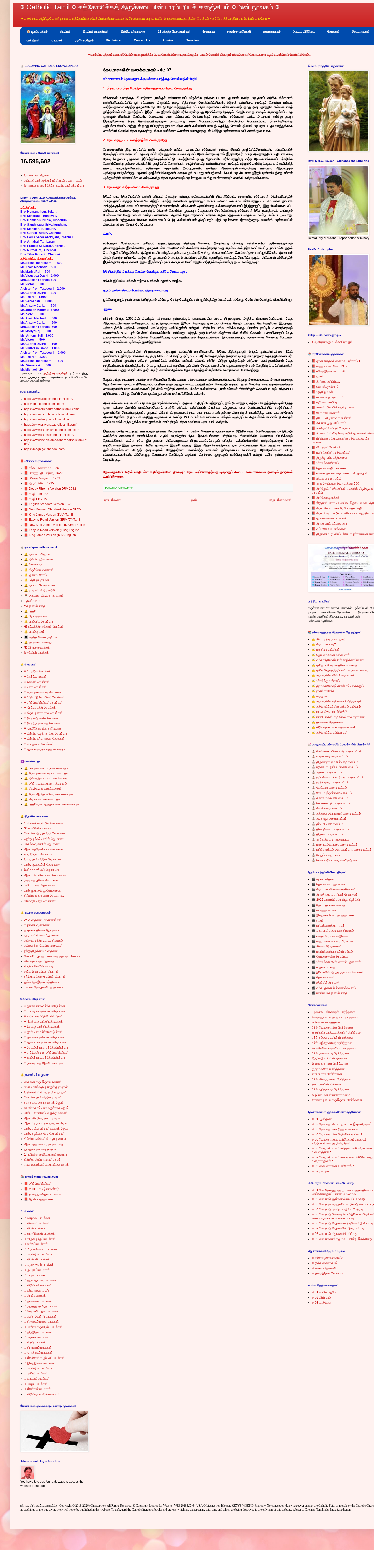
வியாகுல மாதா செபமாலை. (40, 901)
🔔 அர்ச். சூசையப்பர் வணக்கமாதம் (46, 773)
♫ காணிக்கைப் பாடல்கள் (39, 1233)
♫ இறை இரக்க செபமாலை (328, 1273)
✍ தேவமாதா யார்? (324, 644)
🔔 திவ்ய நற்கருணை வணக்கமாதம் (46, 778)
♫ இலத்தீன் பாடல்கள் (37, 1389)
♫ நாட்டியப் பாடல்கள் (36, 1378)
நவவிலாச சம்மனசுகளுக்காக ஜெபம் (46, 1108)
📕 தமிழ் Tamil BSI (36, 494)
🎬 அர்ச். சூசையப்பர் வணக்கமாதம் (334, 988)
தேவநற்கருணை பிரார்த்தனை (330, 1063)
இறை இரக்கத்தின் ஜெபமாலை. (43, 859)
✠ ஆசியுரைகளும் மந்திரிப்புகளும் (44, 749)
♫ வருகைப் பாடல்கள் (37, 1218)
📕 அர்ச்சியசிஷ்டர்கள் (37, 1183)
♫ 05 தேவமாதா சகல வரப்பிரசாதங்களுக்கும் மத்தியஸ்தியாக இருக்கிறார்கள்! (339, 1141)
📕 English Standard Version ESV (47, 504)
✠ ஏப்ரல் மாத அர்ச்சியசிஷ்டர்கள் (43, 1021)
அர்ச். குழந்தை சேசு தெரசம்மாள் (44, 1133)
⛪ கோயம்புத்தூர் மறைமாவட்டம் (332, 793)
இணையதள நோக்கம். (38, 175)
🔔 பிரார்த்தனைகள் (36, 616)
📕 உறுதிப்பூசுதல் (322, 392)
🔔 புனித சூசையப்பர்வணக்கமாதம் (46, 768)
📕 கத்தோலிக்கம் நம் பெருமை (331, 428)
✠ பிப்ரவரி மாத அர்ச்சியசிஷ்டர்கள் (44, 1011)
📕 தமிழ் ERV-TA (35, 499)
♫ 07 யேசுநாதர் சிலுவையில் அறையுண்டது (338, 1228)
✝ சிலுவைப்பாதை (34, 606)
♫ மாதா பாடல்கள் (35, 1275)
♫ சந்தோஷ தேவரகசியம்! (327, 1258)
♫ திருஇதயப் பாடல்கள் (38, 1332)
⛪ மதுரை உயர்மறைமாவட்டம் (330, 756)
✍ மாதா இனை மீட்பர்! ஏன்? (329, 712)
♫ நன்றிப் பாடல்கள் (36, 1244)
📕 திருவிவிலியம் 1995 (39, 483)
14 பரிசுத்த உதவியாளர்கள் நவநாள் (45, 1154)
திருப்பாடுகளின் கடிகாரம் (39, 966)
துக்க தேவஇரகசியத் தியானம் (42, 982)
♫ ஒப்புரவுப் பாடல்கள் (37, 1270)
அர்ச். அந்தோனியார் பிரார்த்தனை (332, 1043)
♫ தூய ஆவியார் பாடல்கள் (40, 1280)
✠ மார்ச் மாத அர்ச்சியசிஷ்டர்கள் (43, 1016)
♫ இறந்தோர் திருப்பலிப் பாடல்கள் (44, 1358)
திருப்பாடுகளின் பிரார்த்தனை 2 (331, 1095)
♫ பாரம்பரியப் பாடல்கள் (38, 1254)
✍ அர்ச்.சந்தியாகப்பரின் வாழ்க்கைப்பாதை (338, 660)
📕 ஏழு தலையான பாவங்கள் (329, 518)
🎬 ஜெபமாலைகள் (323, 977)
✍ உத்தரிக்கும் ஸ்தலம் (326, 681)
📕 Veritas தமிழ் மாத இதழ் (41, 1189)
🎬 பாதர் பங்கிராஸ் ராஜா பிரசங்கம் (333, 941)
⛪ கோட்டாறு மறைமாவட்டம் (329, 787)
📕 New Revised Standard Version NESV (52, 509)
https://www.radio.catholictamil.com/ (48, 399)
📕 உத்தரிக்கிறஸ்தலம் (325, 463)
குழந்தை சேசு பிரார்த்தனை (328, 1069)
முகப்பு (194, 500)
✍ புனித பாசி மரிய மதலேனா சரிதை (334, 665)
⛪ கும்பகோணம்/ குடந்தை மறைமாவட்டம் (338, 777)
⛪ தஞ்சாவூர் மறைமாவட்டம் (329, 818)
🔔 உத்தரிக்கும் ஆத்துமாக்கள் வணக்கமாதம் (52, 804)
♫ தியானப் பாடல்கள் (36, 1223)
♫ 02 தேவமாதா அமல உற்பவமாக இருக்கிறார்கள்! (342, 1124)
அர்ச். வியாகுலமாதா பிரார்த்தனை (332, 1079)
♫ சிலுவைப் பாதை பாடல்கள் (41, 1321)
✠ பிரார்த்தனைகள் (35, 676)
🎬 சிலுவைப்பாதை (323, 967)
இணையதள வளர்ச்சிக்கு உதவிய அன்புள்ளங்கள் (54, 185)
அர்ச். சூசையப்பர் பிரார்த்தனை (330, 1053)
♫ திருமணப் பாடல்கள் (38, 1347)
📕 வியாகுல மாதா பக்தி (326, 478)
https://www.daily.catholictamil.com (47, 419)
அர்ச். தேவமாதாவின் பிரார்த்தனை (332, 1027)
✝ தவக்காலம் (32, 601)
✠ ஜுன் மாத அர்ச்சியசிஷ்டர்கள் (43, 1032)
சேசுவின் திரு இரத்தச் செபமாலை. (45, 833)
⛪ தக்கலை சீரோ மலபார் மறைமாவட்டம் (336, 813)
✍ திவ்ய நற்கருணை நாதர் (329, 639)
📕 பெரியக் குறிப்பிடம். (325, 387)
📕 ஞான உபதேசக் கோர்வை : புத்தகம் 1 (336, 361)
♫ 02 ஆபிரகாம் (321, 1297)
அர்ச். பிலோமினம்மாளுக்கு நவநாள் (45, 1113)
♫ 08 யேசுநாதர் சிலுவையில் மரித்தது (334, 1234)
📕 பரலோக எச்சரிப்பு (324, 402)
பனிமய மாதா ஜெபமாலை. (39, 885)
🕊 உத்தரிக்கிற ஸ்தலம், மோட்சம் (43, 626)
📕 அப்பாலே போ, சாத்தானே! (329, 529)
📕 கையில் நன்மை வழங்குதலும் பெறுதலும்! (339, 473)
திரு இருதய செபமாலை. (39, 854)
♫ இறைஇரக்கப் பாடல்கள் (39, 1363)
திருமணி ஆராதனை (37, 925)
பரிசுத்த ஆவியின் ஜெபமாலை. (42, 844)
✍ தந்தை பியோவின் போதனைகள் (333, 675)
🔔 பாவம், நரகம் (34, 632)
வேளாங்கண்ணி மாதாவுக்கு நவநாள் (46, 1164)
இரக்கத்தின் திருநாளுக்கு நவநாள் (45, 1092)
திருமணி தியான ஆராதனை (41, 930)
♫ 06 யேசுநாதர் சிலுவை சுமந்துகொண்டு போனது (342, 1223)
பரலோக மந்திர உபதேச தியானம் (43, 940)
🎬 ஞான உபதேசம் (323, 879)
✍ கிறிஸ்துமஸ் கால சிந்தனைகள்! (333, 727)
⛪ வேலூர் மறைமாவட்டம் (327, 855)
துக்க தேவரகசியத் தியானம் (41, 971)
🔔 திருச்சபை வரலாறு (38, 642)
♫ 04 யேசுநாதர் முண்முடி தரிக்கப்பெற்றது (337, 1209)
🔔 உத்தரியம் (32, 611)
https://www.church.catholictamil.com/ (49, 414)
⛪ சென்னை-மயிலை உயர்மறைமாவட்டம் (337, 751)
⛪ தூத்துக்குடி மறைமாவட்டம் (330, 839)
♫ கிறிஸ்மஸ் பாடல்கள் (38, 1285)
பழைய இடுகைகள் (279, 500)
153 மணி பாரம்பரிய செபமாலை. (44, 823)
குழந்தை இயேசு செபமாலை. (41, 880)
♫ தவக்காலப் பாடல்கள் (38, 1301)
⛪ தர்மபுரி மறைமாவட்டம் (327, 824)
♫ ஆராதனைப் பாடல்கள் (39, 1265)
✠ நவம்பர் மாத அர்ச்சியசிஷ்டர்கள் (44, 1057)
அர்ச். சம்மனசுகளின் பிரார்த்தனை (333, 1037)
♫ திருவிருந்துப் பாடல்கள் (39, 1239)
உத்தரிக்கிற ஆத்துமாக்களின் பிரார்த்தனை (337, 1032)
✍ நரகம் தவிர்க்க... (324, 691)
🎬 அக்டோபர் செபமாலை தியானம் (333, 930)
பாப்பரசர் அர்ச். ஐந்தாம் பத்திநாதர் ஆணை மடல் (53, 180)
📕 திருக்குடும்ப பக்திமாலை (329, 458)
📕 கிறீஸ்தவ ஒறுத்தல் (325, 497)
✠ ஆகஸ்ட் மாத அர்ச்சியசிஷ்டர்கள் (45, 1042)
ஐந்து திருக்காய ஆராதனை (41, 951)
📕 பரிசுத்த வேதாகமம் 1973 (42, 478)
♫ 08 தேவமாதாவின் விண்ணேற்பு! (333, 1166)
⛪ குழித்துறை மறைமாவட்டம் (330, 782)
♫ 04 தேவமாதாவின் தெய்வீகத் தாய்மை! (337, 1134)
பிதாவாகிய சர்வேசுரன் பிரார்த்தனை (333, 1012)
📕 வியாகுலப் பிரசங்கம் (326, 447)
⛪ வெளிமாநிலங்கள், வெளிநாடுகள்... (335, 860)
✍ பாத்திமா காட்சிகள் (326, 649)
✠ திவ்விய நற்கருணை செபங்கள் (44, 738)
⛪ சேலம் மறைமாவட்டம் (327, 808)
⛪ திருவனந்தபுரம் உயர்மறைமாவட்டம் (335, 762)
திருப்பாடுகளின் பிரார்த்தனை (330, 1058)
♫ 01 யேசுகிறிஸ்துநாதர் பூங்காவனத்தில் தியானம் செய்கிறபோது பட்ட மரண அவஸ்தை (342, 1191)
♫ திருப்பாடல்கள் (34, 1228)
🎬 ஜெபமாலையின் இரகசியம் (330, 956)
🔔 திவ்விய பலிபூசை (37, 554)
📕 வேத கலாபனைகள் (326, 413)
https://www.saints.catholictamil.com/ (49, 435)
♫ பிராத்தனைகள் (35, 1296)
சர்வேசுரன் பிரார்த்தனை (326, 1022)
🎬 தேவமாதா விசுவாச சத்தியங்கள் (334, 889)
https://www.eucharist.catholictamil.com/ (51, 409)
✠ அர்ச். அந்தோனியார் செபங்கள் (44, 697)
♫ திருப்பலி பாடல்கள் (37, 1259)
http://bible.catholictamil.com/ (44, 404)
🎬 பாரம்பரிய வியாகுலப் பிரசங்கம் (332, 951)
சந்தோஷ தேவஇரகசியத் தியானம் (44, 976)
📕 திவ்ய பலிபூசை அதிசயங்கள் (331, 418)
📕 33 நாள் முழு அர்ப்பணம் (329, 423)
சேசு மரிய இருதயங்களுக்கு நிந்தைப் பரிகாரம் (52, 956)
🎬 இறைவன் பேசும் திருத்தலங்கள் (333, 915)
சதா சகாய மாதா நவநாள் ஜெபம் (43, 1102)
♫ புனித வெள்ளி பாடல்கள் (40, 1316)
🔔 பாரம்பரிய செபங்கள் (38, 621)
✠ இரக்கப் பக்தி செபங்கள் (40, 707)
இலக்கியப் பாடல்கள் (36, 652)
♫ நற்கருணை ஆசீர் (36, 1290)
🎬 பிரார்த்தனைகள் (324, 910)
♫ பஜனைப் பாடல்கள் (37, 1337)
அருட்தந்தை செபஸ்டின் (54, 373)
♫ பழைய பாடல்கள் (35, 1384)
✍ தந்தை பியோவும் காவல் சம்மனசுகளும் (338, 686)
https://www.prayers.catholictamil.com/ (50, 424)
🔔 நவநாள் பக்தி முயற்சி (39, 590)
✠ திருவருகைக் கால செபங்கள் (43, 713)
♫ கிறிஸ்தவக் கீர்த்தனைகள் (41, 1394)
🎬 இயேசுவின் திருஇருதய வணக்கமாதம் (337, 972)
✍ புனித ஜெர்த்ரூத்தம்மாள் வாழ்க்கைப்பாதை (340, 670)
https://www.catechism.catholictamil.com (51, 430)
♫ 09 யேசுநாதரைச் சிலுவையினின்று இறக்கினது (342, 1239)
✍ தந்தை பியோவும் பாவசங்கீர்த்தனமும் (337, 701)
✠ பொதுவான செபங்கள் (38, 744)
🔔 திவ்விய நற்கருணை (39, 559)
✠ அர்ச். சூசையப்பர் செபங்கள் (42, 692)
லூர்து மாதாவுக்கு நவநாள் (40, 1149)
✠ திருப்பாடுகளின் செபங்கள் (42, 718)
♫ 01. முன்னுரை (322, 1119)
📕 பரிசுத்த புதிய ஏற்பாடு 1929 (43, 473)
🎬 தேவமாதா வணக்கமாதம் (329, 905)
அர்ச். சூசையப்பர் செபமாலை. (42, 864)
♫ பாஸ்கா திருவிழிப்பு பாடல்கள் (43, 1327)
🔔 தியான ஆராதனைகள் (40, 585)
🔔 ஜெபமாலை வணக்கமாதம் (42, 799)
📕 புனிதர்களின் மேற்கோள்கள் (331, 452)
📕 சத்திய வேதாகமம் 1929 (41, 468)
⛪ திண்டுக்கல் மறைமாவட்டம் (331, 829)
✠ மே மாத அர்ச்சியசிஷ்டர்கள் (42, 1027)
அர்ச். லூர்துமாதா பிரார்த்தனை (330, 1089)
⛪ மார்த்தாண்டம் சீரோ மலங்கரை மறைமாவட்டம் (342, 849)
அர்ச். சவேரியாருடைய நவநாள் (43, 1118)
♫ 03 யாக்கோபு (321, 1302)
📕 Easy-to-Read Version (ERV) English (51, 530)
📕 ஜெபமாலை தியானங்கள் (329, 468)
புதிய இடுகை (112, 500)
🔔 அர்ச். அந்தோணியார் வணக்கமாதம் (48, 794)
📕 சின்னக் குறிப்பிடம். (326, 381)
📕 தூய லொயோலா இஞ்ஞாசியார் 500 (335, 483)
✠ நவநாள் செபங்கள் (36, 682)
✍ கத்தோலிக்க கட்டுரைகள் (329, 732)
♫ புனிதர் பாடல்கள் (35, 1373)
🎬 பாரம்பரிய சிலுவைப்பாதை (329, 993)
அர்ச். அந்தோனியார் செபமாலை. (44, 849)
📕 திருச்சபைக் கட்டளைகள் (329, 523)
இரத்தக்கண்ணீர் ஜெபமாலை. (42, 870)
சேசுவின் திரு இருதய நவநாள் (42, 1082)
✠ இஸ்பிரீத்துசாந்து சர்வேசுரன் (42, 728)
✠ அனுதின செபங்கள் (37, 671)
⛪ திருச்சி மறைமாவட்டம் (328, 834)
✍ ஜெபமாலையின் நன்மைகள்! (331, 655)
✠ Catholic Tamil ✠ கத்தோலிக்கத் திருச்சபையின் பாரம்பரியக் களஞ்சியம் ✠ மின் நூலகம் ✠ (149, 7)
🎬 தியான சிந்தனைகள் (327, 946)
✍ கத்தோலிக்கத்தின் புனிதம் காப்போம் (336, 706)
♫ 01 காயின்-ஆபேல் (324, 1292)
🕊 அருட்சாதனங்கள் (37, 647)
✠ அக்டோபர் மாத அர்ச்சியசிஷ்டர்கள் (46, 1052)
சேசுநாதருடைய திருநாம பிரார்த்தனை (335, 1017)
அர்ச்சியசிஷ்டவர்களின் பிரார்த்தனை (334, 1048)
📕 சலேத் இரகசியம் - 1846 (329, 371)
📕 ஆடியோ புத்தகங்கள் (39, 1199)
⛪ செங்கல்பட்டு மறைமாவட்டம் (331, 803)
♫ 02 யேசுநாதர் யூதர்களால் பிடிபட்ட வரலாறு (338, 1199)
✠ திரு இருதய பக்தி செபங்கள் (43, 723)
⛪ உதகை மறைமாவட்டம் (327, 772)
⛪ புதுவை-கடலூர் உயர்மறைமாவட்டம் (335, 767)
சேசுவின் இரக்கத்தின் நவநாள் (43, 1097)
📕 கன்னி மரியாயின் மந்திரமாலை (333, 407)
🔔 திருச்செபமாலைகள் (38, 570)
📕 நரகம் (317, 376)
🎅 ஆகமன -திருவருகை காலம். (44, 595)
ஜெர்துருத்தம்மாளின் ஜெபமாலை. (44, 839)
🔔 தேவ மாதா (33, 564)
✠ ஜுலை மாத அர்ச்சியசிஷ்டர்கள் (44, 1037)
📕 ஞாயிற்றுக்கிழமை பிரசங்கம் (43, 1194)
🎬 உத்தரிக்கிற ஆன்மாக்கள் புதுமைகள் (336, 962)
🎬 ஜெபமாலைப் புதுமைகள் (328, 884)
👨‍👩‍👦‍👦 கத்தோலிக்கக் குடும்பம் (41, 637)
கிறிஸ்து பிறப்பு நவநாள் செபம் (42, 1159)
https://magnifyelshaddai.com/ (44, 449)
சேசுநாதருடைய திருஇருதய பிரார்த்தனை (337, 1100)
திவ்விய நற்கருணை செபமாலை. (44, 895)
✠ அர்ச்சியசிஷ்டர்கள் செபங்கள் (43, 702)
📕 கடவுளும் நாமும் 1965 (328, 397)
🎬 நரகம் (317, 920)
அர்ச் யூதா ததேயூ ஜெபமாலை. (42, 890)
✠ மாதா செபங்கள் (35, 687)
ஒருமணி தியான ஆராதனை (41, 935)
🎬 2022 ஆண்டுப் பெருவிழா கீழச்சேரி (336, 899)
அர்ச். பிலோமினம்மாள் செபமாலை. (45, 875)
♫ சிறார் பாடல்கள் (35, 1342)
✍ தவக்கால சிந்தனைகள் (328, 722)
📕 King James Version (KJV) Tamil (48, 514)
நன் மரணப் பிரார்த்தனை (327, 1084)
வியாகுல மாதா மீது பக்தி (39, 961)
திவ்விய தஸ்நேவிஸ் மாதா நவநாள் (45, 1139)
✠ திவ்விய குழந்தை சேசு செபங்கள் (45, 733)
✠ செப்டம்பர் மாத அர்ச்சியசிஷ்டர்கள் (46, 1047)
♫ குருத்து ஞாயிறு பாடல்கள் (41, 1306)
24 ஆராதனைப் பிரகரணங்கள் (42, 920)
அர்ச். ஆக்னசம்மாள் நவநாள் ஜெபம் (46, 1128)
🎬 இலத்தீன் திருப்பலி (325, 982)
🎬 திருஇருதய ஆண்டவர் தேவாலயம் (335, 894)
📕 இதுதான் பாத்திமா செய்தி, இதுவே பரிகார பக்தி (343, 503)
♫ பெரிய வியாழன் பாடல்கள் (41, 1311)
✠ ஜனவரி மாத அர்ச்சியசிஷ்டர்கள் (44, 1006)
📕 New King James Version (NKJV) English (54, 525)
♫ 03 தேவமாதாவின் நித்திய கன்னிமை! (336, 1129)
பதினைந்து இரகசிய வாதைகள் (43, 945)
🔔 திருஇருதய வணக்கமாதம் (42, 788)
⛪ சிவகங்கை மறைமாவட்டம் (330, 798)
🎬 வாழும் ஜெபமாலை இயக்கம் (331, 936)
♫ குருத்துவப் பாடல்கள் (38, 1352)
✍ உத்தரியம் (320, 696)
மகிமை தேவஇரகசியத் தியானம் (44, 987)
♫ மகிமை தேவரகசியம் (326, 1268)
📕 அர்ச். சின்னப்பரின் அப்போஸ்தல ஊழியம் (339, 508)
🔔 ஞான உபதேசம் (35, 575)
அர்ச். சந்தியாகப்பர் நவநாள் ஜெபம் (45, 1144)
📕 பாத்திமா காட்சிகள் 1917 (330, 366)
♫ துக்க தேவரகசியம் (325, 1263)
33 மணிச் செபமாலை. (37, 828)
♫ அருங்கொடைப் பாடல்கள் (41, 1249)
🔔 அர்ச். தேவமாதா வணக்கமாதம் (45, 783)
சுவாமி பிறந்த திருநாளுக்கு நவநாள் (46, 1087)
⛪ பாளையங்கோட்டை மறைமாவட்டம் (335, 844)
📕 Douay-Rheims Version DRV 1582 (50, 489)
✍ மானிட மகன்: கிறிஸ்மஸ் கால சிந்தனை (338, 717)
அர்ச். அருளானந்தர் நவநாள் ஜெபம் (45, 1123)
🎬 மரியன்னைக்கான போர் (328, 925)
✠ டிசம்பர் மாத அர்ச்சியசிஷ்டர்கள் (44, 1063)
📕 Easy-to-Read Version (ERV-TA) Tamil (52, 519)
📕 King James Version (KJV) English (50, 535)
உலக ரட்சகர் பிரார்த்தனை (327, 1074)
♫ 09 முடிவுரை (321, 1171)
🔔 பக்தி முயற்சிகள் (36, 580)
